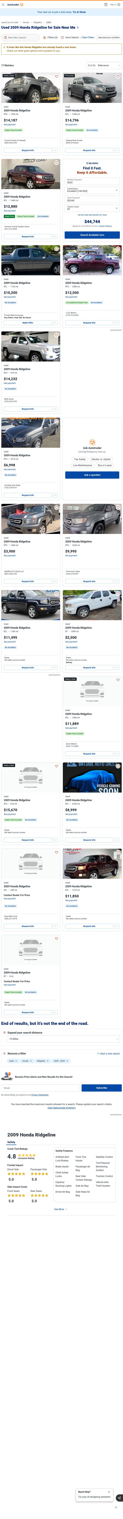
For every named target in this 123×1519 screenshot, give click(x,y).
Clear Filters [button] (88, 37)
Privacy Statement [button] (39, 1095)
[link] (92, 130)
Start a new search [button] (110, 1053)
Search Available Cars (92, 235)
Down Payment (73, 198)
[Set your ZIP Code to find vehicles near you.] (78, 28)
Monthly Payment (74, 180)
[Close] (109, 1492)
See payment (10, 124)
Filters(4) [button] (53, 37)
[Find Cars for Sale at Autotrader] (15, 4)
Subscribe (101, 1087)
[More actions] (55, 150)
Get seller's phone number (14, 660)
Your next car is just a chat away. (61, 12)
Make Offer (27, 323)
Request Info (28, 150)
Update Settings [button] (105, 226)
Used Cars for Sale (9, 22)
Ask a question (92, 475)
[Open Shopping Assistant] (119, 1498)
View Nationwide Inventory (62, 1107)
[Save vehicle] (56, 76)
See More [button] (59, 1209)
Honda (26, 22)
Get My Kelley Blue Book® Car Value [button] (92, 215)
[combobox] (20, 37)
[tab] (11, 1142)
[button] (105, 4)
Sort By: (92, 65)
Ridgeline (37, 22)
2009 (48, 22)
